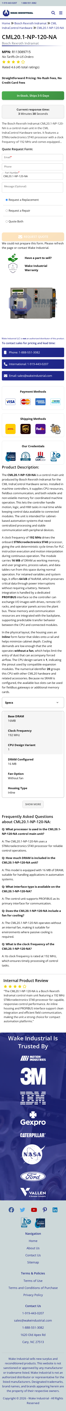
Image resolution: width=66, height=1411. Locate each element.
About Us (33, 1248)
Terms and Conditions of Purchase (33, 1288)
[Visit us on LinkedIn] (55, 1210)
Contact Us (33, 1255)
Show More (33, 804)
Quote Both (16, 221)
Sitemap (33, 1262)
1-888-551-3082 (28, 3)
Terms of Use (33, 1281)
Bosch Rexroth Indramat (30, 23)
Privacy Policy (33, 1295)
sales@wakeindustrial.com (34, 376)
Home (6, 23)
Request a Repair (19, 210)
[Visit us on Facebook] (11, 1210)
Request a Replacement (24, 200)
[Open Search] (53, 13)
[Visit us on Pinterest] (45, 1210)
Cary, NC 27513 (33, 1342)
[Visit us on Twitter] (22, 1210)
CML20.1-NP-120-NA (50, 28)
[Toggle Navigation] (60, 13)
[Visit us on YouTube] (34, 1210)
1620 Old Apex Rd (33, 1335)
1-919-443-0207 (9, 3)
